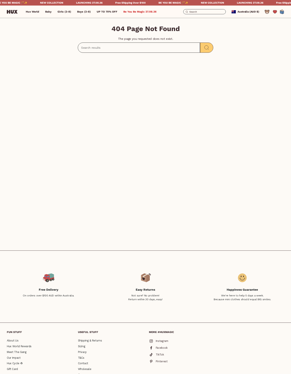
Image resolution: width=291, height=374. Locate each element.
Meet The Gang (16, 352)
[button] (48, 12)
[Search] (206, 48)
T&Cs (81, 357)
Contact (83, 363)
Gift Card (12, 369)
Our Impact (14, 357)
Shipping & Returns (90, 340)
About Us (12, 340)
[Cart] (282, 11)
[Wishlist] (275, 12)
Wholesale (84, 369)
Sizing (81, 346)
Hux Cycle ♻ (15, 363)
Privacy (82, 352)
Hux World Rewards (19, 346)
